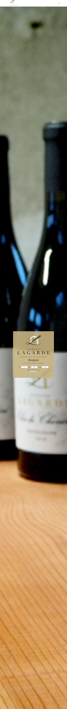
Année (40, 367)
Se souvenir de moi (34, 370)
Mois (29, 367)
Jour (20, 367)
